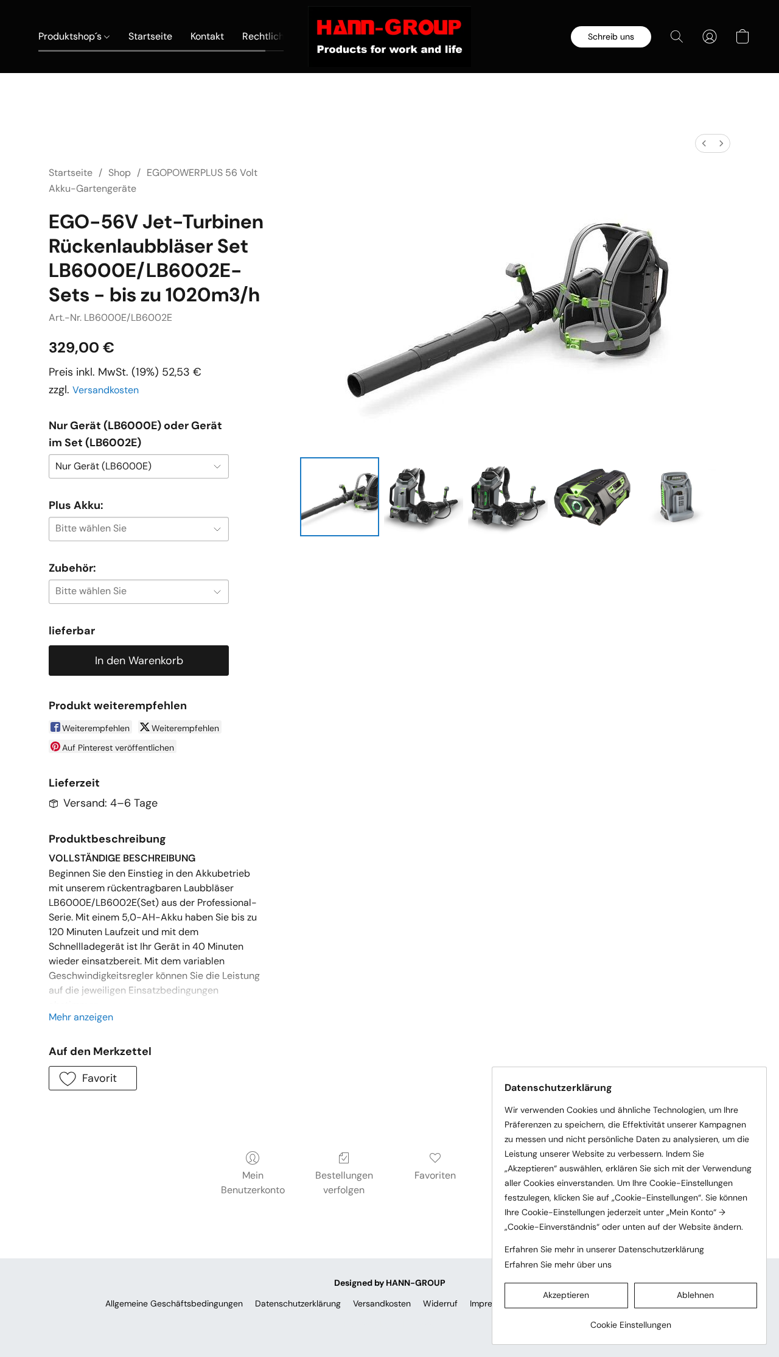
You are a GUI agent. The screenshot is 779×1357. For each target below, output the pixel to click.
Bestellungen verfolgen (344, 1182)
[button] (389, 36)
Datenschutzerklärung (298, 1303)
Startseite (150, 36)
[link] (631, 1320)
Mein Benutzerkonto (253, 1182)
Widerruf (440, 1303)
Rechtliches (269, 36)
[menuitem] (704, 143)
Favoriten (435, 1175)
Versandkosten (105, 390)
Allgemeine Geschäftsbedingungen (174, 1303)
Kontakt (207, 36)
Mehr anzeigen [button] (81, 1017)
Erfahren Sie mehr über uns (558, 1264)
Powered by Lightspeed (389, 1324)
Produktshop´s (71, 36)
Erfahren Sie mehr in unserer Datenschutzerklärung (604, 1249)
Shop (119, 172)
